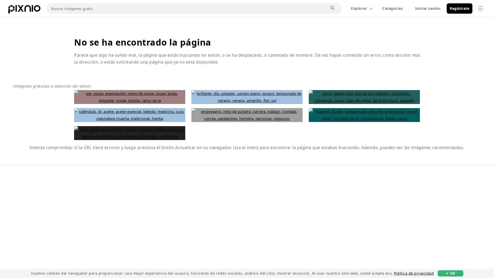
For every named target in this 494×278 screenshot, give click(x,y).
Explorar (359, 8)
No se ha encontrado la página (142, 42)
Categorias (392, 8)
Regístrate (459, 8)
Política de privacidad (414, 273)
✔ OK (450, 273)
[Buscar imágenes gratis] (332, 8)
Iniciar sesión (427, 8)
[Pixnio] (24, 10)
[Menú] (480, 8)
